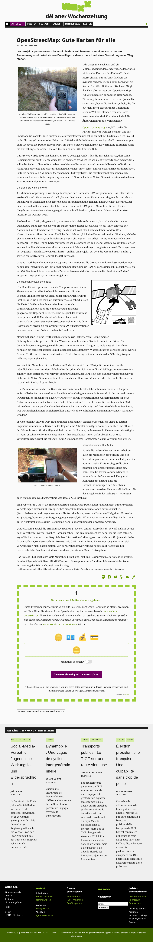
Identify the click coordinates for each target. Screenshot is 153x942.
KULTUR (87, 23)
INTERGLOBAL (72, 23)
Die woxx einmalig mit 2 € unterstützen (76, 674)
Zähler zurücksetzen (94, 690)
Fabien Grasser (124, 791)
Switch (86, 661)
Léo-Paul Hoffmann (91, 772)
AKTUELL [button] (16, 23)
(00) (44, 896)
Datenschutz (135, 903)
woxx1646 (59, 711)
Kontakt (40, 888)
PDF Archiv (104, 889)
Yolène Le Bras (53, 779)
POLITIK (31, 23)
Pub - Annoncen (75, 899)
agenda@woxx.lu (44, 915)
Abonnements (74, 896)
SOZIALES (44, 23)
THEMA (26, 739)
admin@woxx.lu (44, 899)
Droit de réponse (137, 896)
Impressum (134, 899)
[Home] (7, 24)
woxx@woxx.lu (43, 908)
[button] (146, 24)
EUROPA (121, 739)
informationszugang (27, 711)
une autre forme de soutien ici (59, 624)
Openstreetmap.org (93, 127)
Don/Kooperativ (74, 903)
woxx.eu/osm (97, 569)
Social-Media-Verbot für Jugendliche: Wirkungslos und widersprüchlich (23, 765)
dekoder (126, 694)
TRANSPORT (97, 739)
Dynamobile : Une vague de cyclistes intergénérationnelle (58, 758)
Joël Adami (22, 46)
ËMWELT (57, 23)
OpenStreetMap (46, 711)
